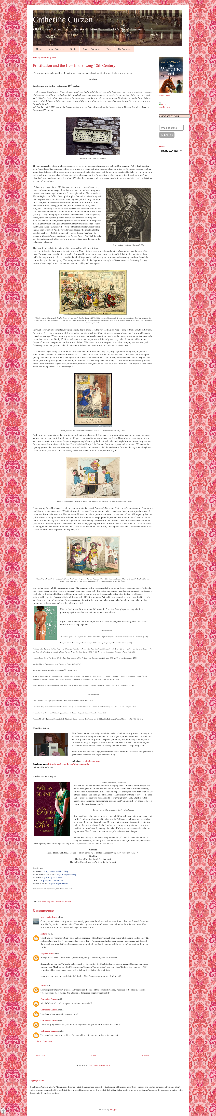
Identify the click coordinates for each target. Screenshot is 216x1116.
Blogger (113, 1109)
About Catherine (56, 49)
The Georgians (124, 49)
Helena (43, 933)
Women (67, 901)
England (51, 901)
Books (73, 49)
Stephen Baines (47, 953)
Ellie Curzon (164, 95)
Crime (43, 901)
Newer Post (40, 1055)
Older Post (145, 1055)
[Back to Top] (3, 1111)
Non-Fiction (164, 107)
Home (39, 49)
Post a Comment (44, 1041)
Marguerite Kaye (48, 916)
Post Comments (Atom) (99, 1065)
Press (108, 49)
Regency (59, 901)
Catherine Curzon (63, 19)
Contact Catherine (91, 49)
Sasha (43, 985)
